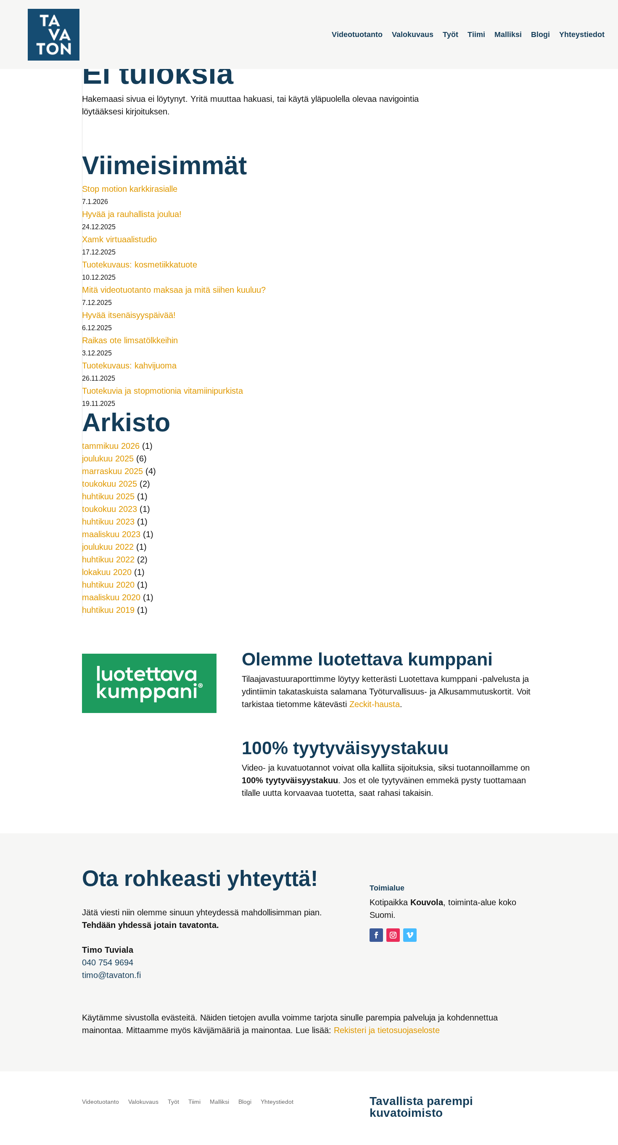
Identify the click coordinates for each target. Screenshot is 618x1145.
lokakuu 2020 (107, 572)
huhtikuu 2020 (108, 584)
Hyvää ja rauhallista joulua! (132, 214)
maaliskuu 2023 (111, 534)
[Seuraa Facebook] (376, 935)
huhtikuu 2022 (108, 559)
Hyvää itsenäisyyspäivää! (129, 315)
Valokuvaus (412, 35)
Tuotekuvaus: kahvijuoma (129, 365)
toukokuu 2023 (109, 509)
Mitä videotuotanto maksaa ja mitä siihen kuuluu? (174, 289)
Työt (450, 35)
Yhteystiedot (582, 35)
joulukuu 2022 (108, 546)
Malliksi (508, 35)
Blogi (540, 35)
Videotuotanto (357, 35)
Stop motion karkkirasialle (129, 188)
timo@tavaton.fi (111, 975)
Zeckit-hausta (374, 704)
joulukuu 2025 (108, 458)
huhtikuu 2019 (108, 610)
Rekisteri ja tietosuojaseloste (387, 1030)
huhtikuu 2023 (108, 521)
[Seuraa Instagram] (393, 935)
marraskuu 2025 (112, 471)
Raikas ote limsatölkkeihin (130, 340)
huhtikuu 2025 (108, 496)
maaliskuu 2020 (111, 597)
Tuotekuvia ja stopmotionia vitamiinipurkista (162, 390)
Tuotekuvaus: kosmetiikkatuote (139, 264)
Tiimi (476, 35)
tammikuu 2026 (111, 446)
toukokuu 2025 (109, 483)
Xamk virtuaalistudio (119, 239)
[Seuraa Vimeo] (410, 935)
